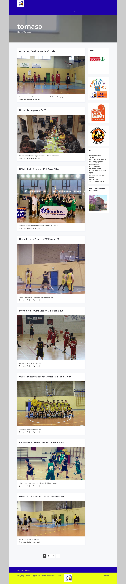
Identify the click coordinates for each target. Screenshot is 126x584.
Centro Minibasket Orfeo (97, 159)
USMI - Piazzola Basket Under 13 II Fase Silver (45, 376)
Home (20, 32)
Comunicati (58, 11)
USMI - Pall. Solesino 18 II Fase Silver (39, 169)
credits (106, 575)
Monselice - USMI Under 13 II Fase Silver (41, 310)
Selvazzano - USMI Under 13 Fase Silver (41, 442)
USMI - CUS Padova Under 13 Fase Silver (42, 496)
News (67, 11)
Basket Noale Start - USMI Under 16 (39, 239)
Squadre (76, 11)
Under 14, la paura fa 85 (32, 110)
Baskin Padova (94, 165)
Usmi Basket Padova (27, 11)
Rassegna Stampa (90, 11)
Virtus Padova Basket (96, 181)
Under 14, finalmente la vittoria (37, 51)
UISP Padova (93, 179)
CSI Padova (93, 174)
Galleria (103, 11)
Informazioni (44, 11)
